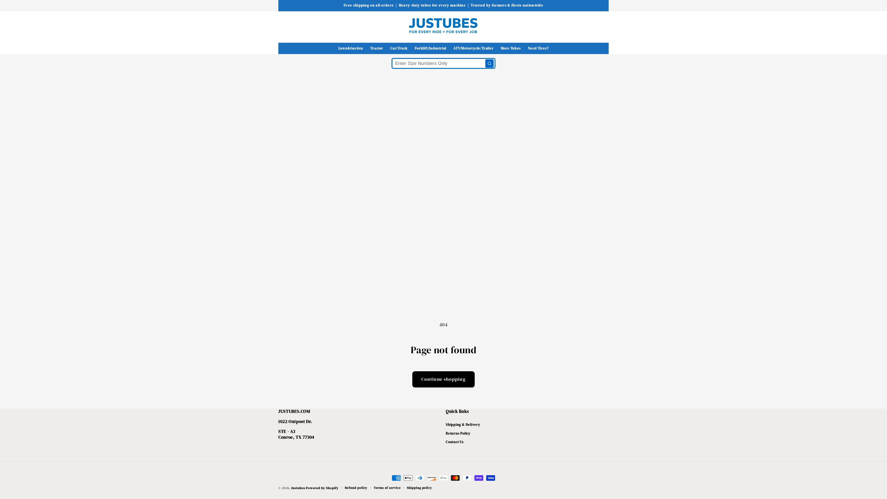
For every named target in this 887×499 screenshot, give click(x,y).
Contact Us (455, 441)
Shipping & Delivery (463, 424)
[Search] (489, 63)
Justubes (298, 488)
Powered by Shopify (322, 488)
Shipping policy (419, 487)
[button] (285, 25)
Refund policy (356, 487)
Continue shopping (443, 379)
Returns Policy (458, 433)
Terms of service (387, 487)
